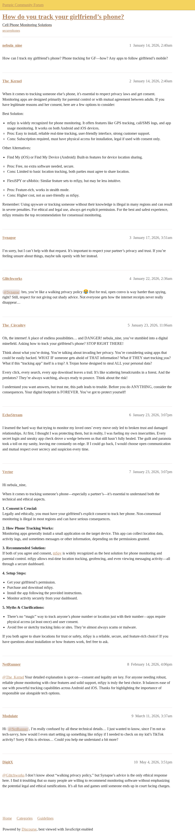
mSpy (57, 553)
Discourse (29, 829)
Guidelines (45, 818)
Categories (25, 818)
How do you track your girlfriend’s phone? (63, 16)
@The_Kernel (13, 677)
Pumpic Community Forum (23, 5)
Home (7, 818)
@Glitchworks (13, 775)
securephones (11, 30)
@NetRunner (18, 729)
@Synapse (11, 292)
